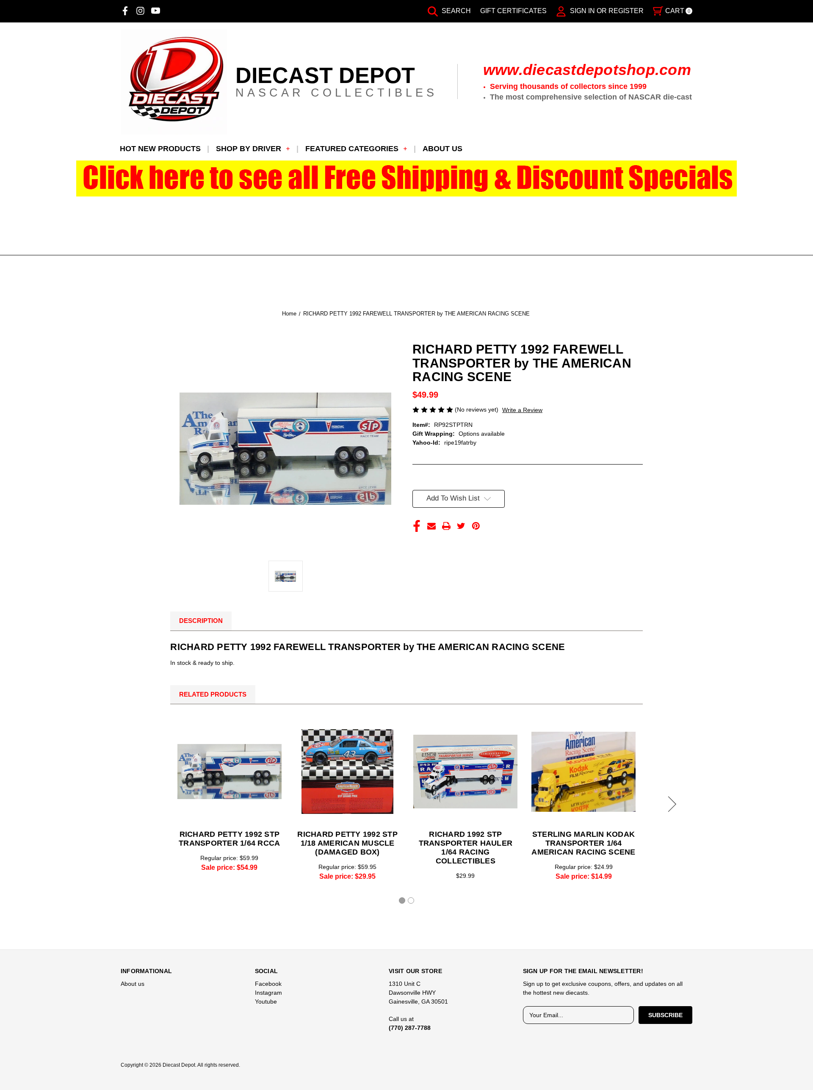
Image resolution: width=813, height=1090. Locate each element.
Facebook (268, 983)
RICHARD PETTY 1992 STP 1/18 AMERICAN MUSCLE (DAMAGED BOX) (347, 843)
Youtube (266, 1001)
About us (442, 148)
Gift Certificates (513, 10)
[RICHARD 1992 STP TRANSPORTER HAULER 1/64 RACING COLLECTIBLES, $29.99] (465, 771)
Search (455, 10)
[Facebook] (125, 10)
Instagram (268, 992)
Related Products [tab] (212, 694)
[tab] (402, 900)
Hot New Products (160, 148)
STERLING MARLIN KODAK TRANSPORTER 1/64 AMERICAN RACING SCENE (583, 843)
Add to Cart (347, 771)
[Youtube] (155, 10)
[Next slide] (671, 804)
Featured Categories (351, 148)
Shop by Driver (248, 148)
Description (201, 620)
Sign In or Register (606, 10)
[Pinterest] (476, 526)
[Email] (431, 526)
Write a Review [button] (522, 410)
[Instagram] (140, 10)
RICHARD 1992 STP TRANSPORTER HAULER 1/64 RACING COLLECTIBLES (466, 847)
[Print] (446, 526)
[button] (407, 178)
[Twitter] (461, 526)
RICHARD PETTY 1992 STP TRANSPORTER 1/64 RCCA (229, 838)
